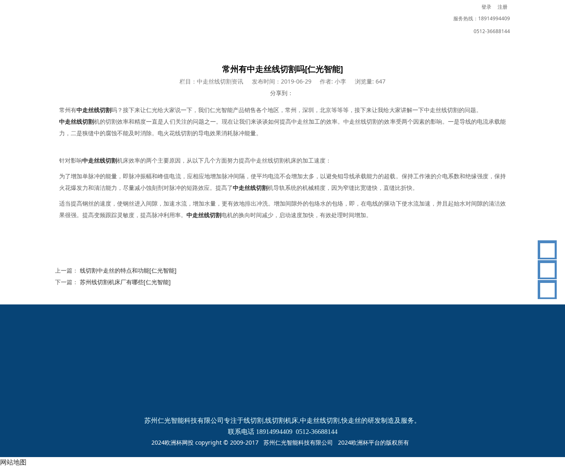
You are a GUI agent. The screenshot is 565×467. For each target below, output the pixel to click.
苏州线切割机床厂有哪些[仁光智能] (125, 282)
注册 (503, 6)
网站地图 (13, 462)
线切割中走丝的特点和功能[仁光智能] (128, 270)
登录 (486, 6)
